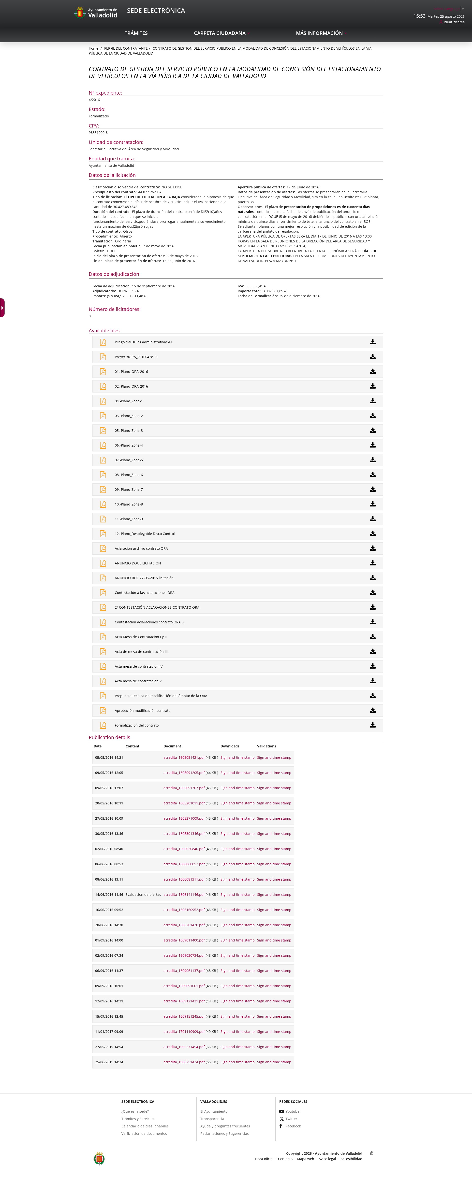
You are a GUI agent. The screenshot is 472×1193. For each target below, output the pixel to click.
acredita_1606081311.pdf (184, 879)
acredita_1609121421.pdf (184, 1001)
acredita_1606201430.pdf (184, 925)
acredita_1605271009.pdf (184, 818)
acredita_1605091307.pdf (184, 788)
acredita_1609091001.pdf (184, 985)
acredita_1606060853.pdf (184, 864)
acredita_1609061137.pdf (184, 970)
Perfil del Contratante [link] (126, 48)
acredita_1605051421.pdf (184, 757)
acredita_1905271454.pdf (184, 1046)
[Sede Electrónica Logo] (96, 13)
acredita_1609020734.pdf (184, 955)
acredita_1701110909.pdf (184, 1031)
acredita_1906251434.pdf (184, 1062)
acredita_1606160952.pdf (184, 909)
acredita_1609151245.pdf (184, 1016)
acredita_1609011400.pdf (184, 940)
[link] (449, 8)
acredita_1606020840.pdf (184, 848)
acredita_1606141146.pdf (184, 894)
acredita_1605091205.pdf (184, 772)
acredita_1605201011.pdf (184, 803)
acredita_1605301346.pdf (184, 833)
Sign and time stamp (238, 757)
